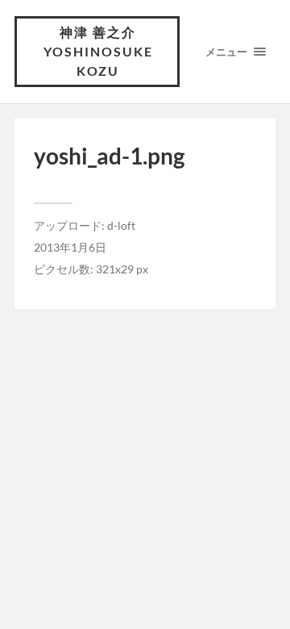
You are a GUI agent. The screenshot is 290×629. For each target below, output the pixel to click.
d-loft (121, 225)
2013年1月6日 (70, 247)
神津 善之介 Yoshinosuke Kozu (98, 51)
